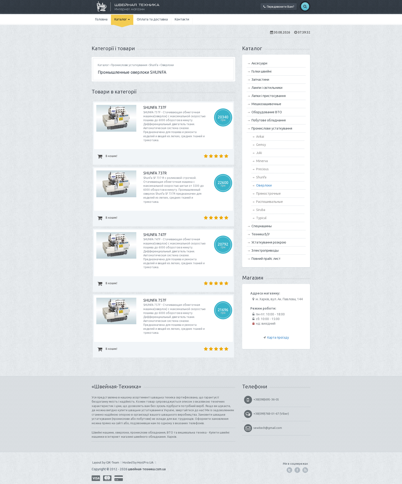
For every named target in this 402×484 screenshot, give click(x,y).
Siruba (260, 210)
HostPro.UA (145, 462)
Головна (101, 19)
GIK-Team (112, 462)
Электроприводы (265, 250)
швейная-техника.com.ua (147, 469)
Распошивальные (269, 202)
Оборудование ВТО (266, 112)
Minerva (262, 161)
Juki (259, 153)
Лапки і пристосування (268, 96)
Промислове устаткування (129, 65)
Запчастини (260, 79)
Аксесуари (259, 63)
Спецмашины (261, 226)
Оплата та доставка (152, 19)
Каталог (120, 19)
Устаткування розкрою (268, 242)
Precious (262, 169)
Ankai (260, 136)
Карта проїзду (278, 337)
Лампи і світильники (266, 88)
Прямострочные (268, 193)
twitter (289, 470)
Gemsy (261, 145)
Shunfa (153, 65)
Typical (261, 218)
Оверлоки (167, 65)
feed (305, 470)
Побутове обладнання (268, 120)
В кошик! (111, 155)
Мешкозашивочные (266, 104)
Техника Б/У (260, 234)
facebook (297, 470)
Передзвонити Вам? (279, 6)
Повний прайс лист (266, 258)
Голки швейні (261, 71)
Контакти (182, 19)
